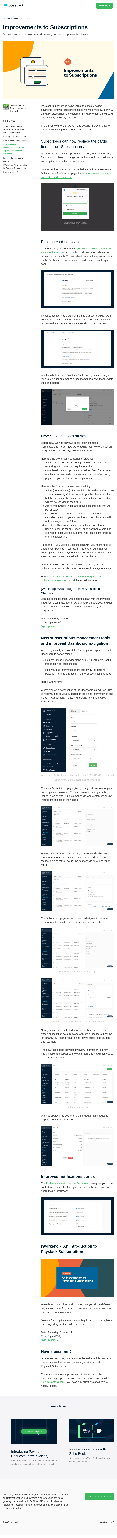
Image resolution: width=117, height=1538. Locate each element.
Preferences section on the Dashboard (67, 1183)
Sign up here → (50, 626)
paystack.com (106, 1522)
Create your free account (99, 1496)
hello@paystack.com (52, 1382)
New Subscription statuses (15, 140)
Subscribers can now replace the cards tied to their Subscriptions (14, 129)
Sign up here (48, 1340)
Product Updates (10, 18)
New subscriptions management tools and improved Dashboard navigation (13, 149)
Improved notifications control (13, 159)
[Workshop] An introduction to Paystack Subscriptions (15, 166)
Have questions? (10, 172)
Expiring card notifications (14, 136)
